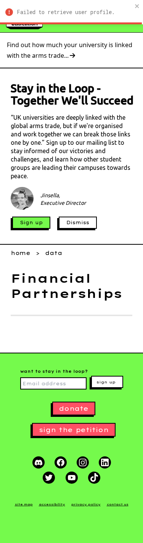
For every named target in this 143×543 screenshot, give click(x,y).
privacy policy (86, 504)
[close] (137, 6)
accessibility (52, 504)
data (53, 253)
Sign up (31, 222)
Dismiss (77, 222)
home (21, 253)
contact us (118, 504)
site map (24, 504)
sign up (106, 382)
